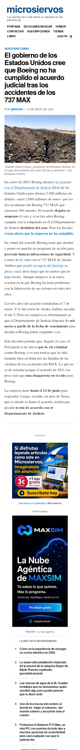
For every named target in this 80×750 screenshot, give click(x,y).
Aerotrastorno (16, 48)
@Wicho (17, 109)
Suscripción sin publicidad (32, 503)
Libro (11, 36)
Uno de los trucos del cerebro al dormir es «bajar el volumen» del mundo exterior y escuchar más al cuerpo (42, 709)
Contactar (15, 31)
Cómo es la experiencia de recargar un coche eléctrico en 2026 (43, 651)
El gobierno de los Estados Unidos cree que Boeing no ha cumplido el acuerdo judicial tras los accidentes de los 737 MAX (34, 77)
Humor (61, 26)
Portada (13, 26)
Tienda (58, 31)
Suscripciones (38, 31)
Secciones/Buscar (38, 26)
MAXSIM (30, 631)
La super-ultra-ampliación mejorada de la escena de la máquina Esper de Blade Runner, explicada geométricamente (44, 667)
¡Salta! (62, 36)
